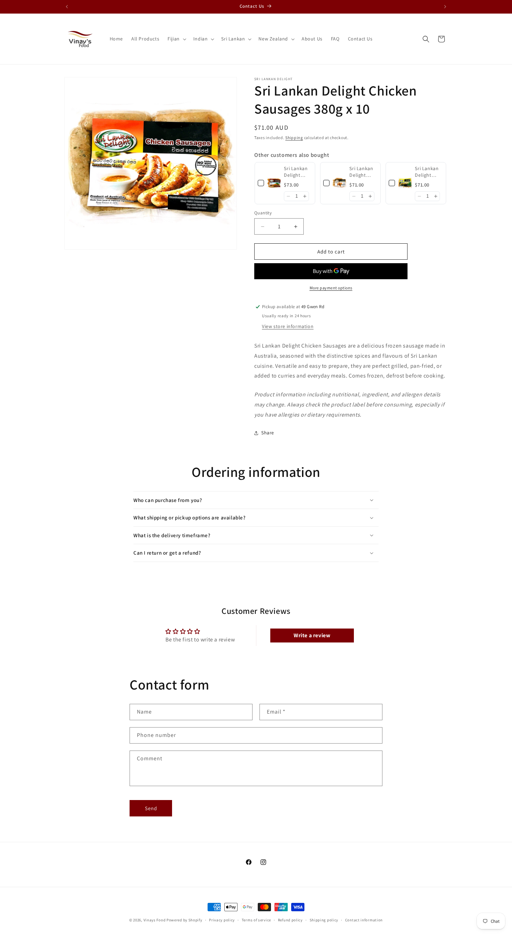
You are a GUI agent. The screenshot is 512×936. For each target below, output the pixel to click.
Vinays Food (154, 920)
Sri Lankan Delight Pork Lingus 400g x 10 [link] (428, 172)
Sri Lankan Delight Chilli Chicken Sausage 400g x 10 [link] (296, 172)
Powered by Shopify (184, 920)
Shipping (294, 137)
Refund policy (290, 919)
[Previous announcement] (67, 6)
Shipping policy (324, 919)
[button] (176, 38)
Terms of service (256, 919)
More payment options (331, 287)
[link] (274, 183)
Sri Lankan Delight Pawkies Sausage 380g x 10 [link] (361, 172)
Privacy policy (222, 919)
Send (151, 808)
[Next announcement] (445, 6)
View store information (287, 326)
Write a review (312, 635)
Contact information (364, 919)
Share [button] (267, 432)
